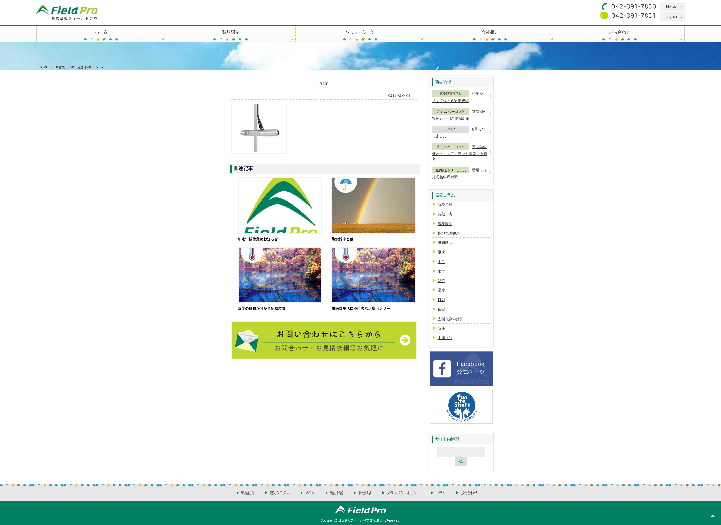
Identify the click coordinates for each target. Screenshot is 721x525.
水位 (441, 271)
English (671, 16)
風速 (441, 252)
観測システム (280, 493)
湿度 (441, 290)
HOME (43, 67)
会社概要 (490, 32)
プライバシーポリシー (403, 493)
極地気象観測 (449, 233)
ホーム (101, 32)
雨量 (441, 261)
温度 (441, 280)
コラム (440, 493)
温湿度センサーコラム (450, 170)
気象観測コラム (450, 93)
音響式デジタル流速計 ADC (74, 67)
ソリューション (360, 32)
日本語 (671, 7)
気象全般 (445, 204)
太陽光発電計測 (450, 318)
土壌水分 (445, 337)
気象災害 (445, 214)
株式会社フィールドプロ (355, 520)
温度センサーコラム (450, 111)
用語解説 (336, 493)
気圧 (441, 328)
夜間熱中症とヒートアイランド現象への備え (459, 152)
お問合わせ (619, 32)
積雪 (441, 309)
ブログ (450, 129)
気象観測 (445, 223)
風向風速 (445, 242)
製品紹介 (230, 32)
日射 (441, 299)
